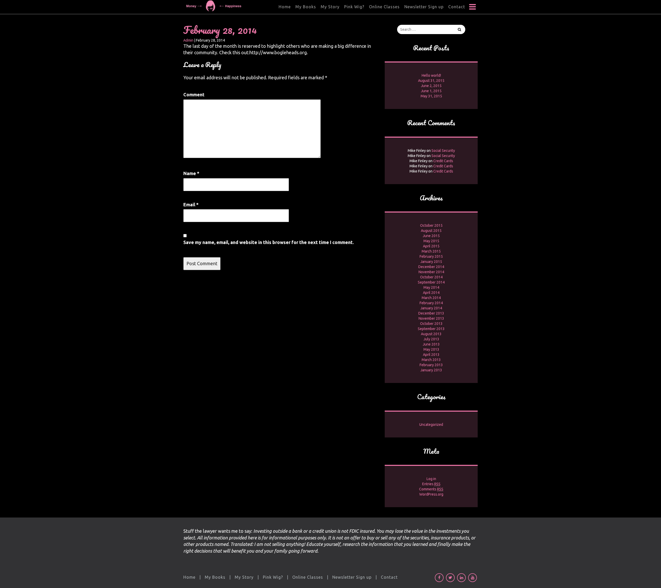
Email (191, 204)
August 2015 (431, 231)
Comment (193, 94)
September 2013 (431, 329)
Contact (456, 6)
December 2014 (431, 267)
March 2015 (431, 251)
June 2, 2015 (431, 86)
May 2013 (431, 349)
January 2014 (431, 308)
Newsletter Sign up (424, 6)
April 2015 (431, 246)
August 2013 (431, 334)
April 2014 (431, 293)
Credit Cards (443, 161)
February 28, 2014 (220, 30)
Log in (431, 479)
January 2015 (431, 262)
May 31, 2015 (431, 96)
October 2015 (431, 225)
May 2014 (431, 287)
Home (285, 6)
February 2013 (431, 365)
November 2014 (431, 272)
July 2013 (431, 339)
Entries (431, 484)
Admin (188, 40)
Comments (431, 489)
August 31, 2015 (431, 81)
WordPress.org (431, 494)
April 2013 (431, 354)
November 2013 (431, 318)
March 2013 (431, 360)
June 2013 (431, 344)
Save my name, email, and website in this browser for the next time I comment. (268, 242)
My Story (330, 6)
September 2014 (431, 282)
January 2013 (431, 370)
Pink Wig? (354, 6)
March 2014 (431, 298)
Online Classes (384, 6)
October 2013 (431, 324)
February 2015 (431, 256)
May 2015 (431, 241)
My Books (305, 6)
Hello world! (431, 75)
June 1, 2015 (431, 91)
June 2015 (431, 236)
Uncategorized (431, 424)
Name (191, 173)
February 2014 (431, 303)
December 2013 (431, 313)
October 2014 (431, 277)
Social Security (443, 150)
